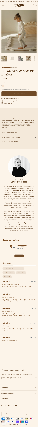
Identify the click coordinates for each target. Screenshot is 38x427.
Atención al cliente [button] (8, 393)
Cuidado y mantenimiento (11, 137)
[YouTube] (16, 405)
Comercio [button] (4, 387)
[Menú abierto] (4, 5)
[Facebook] (2, 405)
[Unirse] (35, 377)
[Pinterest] (9, 405)
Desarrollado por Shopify (21, 424)
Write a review (19, 256)
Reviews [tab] (7, 263)
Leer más (4, 127)
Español (6, 414)
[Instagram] (12, 405)
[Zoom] (5, 50)
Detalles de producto (10, 133)
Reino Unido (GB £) (20, 414)
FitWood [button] (4, 398)
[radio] (2, 86)
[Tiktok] (5, 405)
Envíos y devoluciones (10, 141)
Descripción (6, 116)
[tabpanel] (19, 306)
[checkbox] (7, 276)
